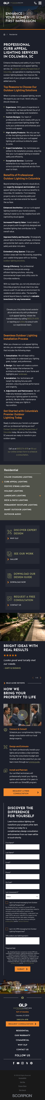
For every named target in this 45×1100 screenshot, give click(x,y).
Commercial (22, 1040)
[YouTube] (18, 1063)
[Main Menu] (40, 3)
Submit (20, 969)
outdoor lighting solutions (14, 261)
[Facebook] (13, 1063)
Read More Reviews (15, 683)
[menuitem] (20, 477)
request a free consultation (21, 792)
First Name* (10, 843)
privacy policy (10, 921)
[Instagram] (22, 1063)
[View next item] (40, 678)
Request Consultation (20, 1024)
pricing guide (34, 762)
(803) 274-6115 (33, 318)
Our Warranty (22, 1035)
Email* (8, 862)
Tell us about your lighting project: (17, 936)
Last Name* (10, 852)
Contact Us (22, 1050)
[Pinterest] (31, 1063)
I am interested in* (12, 892)
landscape (23, 374)
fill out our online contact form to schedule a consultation (22, 451)
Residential (22, 1031)
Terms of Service (23, 921)
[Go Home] (4, 34)
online (22, 322)
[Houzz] (27, 1063)
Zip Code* (9, 882)
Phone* (8, 872)
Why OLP (22, 1045)
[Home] (13, 3)
